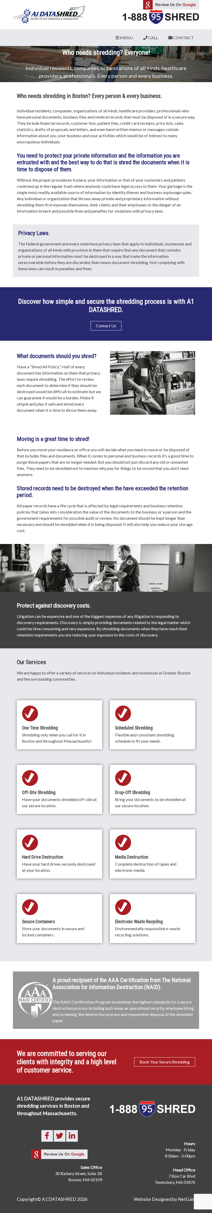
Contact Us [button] (106, 325)
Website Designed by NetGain (164, 1199)
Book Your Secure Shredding (165, 1061)
